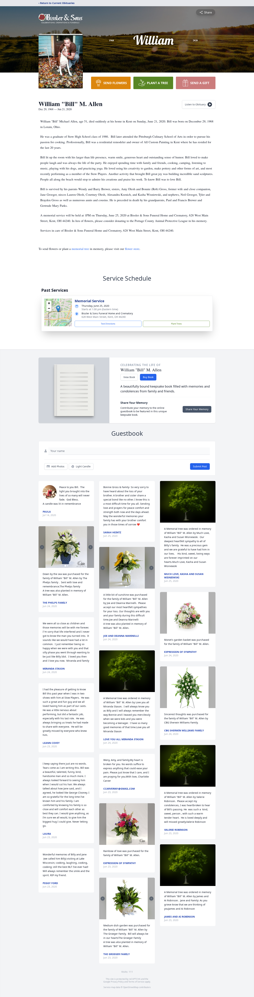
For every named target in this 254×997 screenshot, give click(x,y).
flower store (132, 249)
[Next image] (90, 547)
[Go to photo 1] (65, 566)
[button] (58, 308)
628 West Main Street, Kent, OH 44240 (104, 316)
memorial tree (80, 249)
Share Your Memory (197, 409)
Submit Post (200, 466)
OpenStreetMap (130, 987)
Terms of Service (136, 981)
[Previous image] (42, 547)
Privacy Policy (117, 981)
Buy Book (148, 377)
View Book (129, 377)
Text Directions (108, 323)
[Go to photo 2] (67, 565)
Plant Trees (176, 323)
